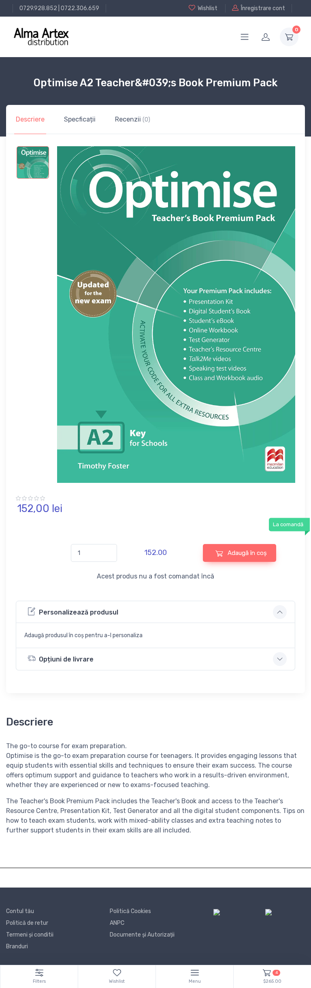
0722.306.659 (80, 8)
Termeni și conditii (29, 934)
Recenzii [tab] (132, 119)
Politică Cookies (130, 911)
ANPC (117, 923)
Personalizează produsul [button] (78, 612)
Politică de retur (27, 923)
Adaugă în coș (246, 553)
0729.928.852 (38, 8)
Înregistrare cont (263, 8)
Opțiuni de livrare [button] (66, 659)
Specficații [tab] (80, 119)
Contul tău (20, 911)
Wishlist (207, 8)
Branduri (17, 946)
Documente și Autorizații (142, 934)
